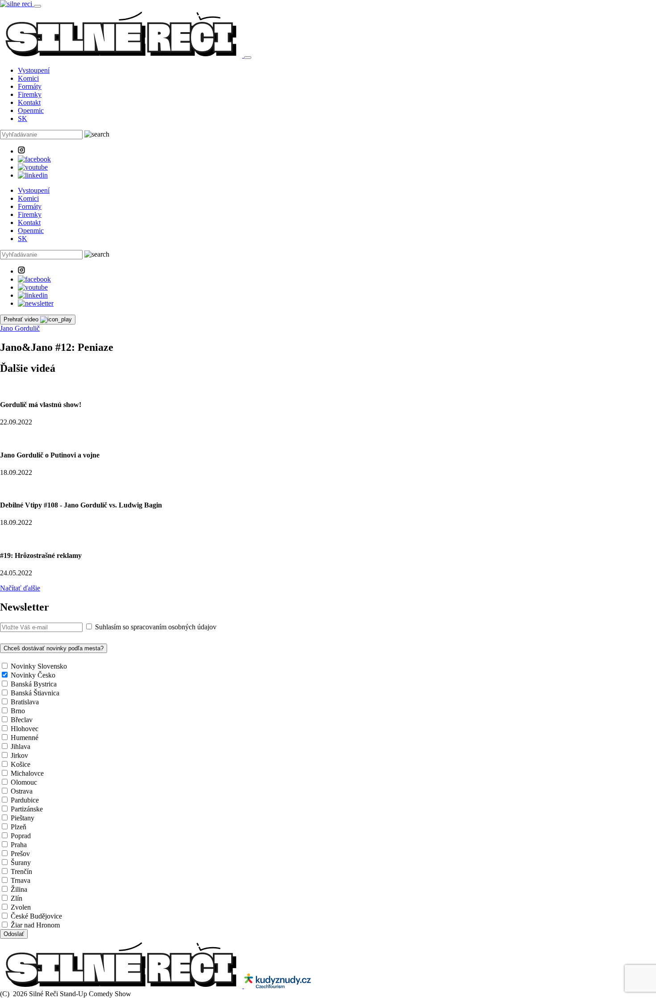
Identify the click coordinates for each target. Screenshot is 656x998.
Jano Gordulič (20, 328)
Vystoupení (34, 70)
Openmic (31, 110)
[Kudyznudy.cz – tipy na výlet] (277, 986)
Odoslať (14, 934)
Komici (28, 78)
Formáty (30, 86)
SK (22, 118)
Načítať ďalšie (20, 588)
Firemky (30, 94)
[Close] (247, 57)
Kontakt (29, 102)
